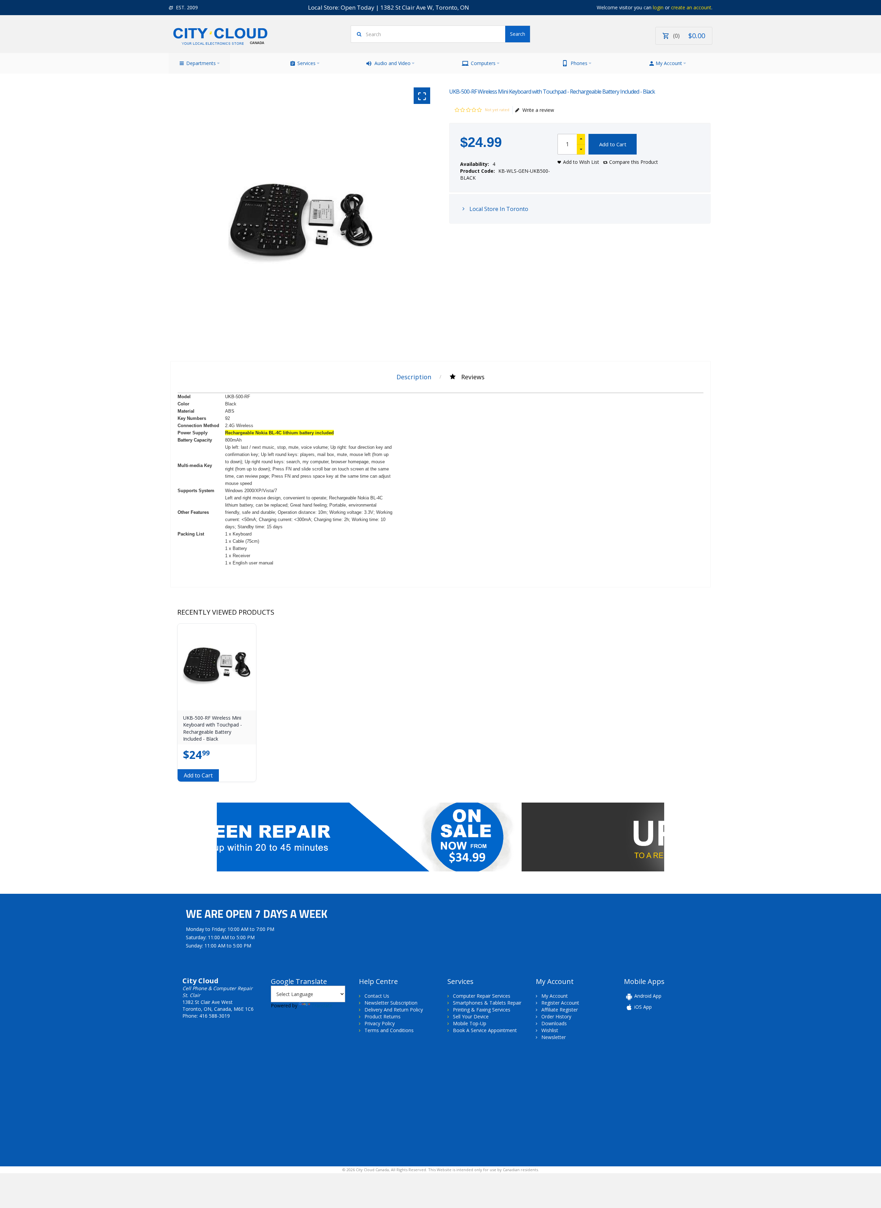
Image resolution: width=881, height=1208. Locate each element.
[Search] (517, 34)
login (658, 7)
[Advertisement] (226, 1103)
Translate (321, 1005)
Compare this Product (633, 162)
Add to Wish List (581, 162)
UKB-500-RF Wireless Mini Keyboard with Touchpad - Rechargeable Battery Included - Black (212, 728)
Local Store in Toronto (498, 209)
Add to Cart (612, 144)
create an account (691, 7)
